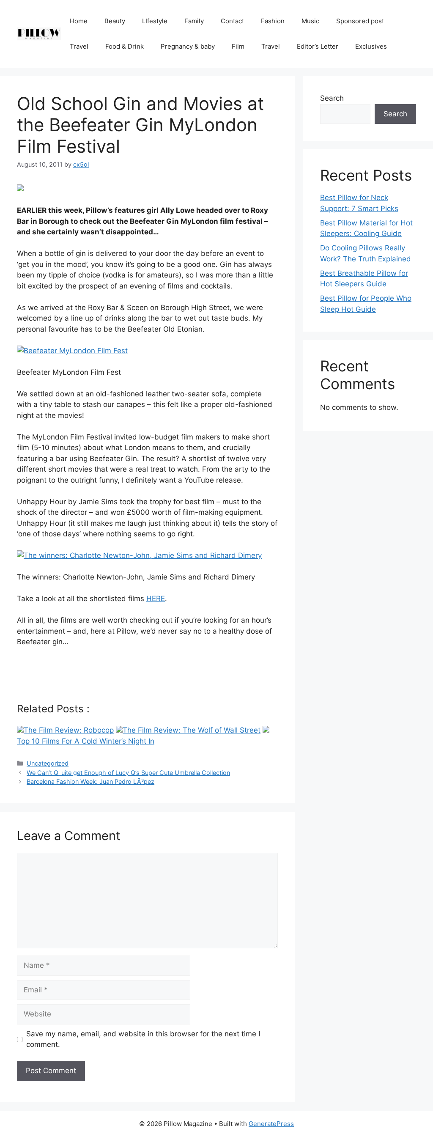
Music (310, 21)
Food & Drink (124, 46)
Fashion (273, 21)
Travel (79, 46)
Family (194, 21)
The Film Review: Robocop (69, 730)
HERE (155, 598)
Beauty (114, 21)
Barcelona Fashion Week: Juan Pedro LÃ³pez (90, 781)
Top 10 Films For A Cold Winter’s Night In (85, 741)
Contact (232, 21)
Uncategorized (48, 763)
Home (79, 21)
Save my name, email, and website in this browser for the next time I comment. (143, 1039)
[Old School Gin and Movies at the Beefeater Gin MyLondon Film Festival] (20, 188)
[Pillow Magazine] (39, 33)
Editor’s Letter (317, 46)
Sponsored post (360, 21)
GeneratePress (271, 1124)
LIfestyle (154, 21)
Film (238, 46)
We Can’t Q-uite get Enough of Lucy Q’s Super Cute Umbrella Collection (128, 772)
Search (332, 98)
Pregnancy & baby (188, 46)
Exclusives (371, 46)
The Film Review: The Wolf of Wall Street (191, 730)
